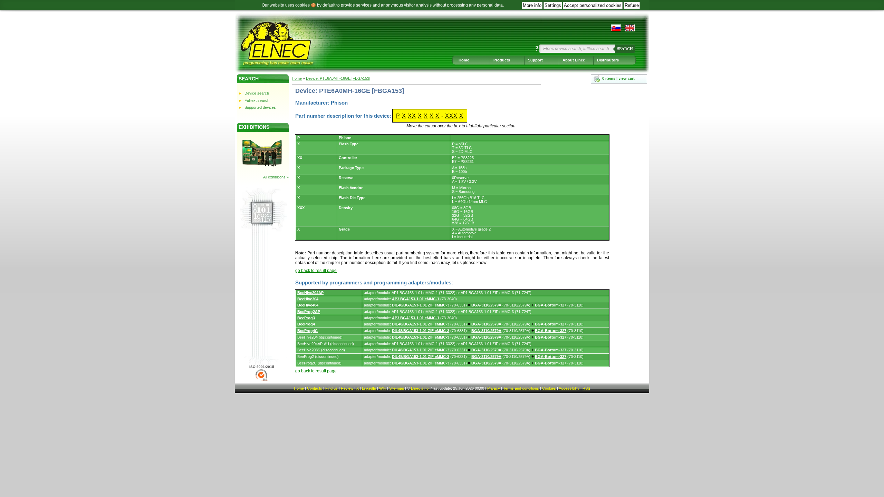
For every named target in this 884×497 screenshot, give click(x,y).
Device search (256, 93)
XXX (451, 116)
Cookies (549, 388)
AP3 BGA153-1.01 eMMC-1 (415, 299)
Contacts (314, 388)
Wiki (382, 388)
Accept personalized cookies (593, 5)
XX (412, 116)
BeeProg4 (306, 324)
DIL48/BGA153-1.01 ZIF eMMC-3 (420, 305)
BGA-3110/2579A (486, 305)
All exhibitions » (276, 177)
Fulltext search (256, 100)
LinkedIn (369, 388)
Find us (331, 388)
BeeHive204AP (310, 293)
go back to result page (316, 270)
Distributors (608, 60)
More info (532, 5)
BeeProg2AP (308, 312)
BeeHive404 (307, 305)
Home (464, 60)
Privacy (493, 388)
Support (535, 60)
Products (501, 60)
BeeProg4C (307, 331)
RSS (586, 388)
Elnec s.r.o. (420, 388)
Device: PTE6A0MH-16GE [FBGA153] (338, 78)
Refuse (632, 5)
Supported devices (260, 107)
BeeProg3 (306, 318)
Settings (553, 5)
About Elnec (574, 60)
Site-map (396, 388)
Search (625, 49)
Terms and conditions (521, 388)
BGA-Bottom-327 (550, 305)
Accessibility (569, 388)
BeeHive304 (307, 299)
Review (347, 388)
